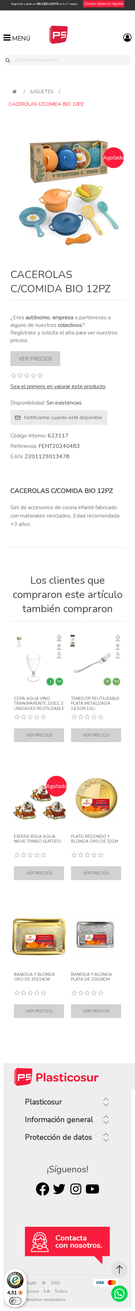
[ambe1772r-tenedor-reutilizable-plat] (96, 660)
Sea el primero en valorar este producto (58, 386)
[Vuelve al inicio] (14, 91)
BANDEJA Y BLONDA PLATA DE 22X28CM (91, 977)
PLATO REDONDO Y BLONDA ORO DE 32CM (94, 839)
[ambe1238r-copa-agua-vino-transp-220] (39, 660)
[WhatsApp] (119, 1293)
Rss (75, 1189)
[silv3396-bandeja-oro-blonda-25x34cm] (39, 936)
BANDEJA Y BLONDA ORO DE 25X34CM (34, 977)
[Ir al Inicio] (119, 1269)
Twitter (59, 1189)
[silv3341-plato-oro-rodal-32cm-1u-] (96, 798)
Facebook (42, 1189)
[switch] (15, 1301)
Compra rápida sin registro (103, 4)
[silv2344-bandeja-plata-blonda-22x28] (96, 936)
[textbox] (71, 60)
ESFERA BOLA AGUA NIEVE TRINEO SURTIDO (37, 839)
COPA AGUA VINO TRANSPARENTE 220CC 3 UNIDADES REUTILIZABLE (39, 703)
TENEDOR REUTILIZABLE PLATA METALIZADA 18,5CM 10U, (95, 703)
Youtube (92, 1189)
